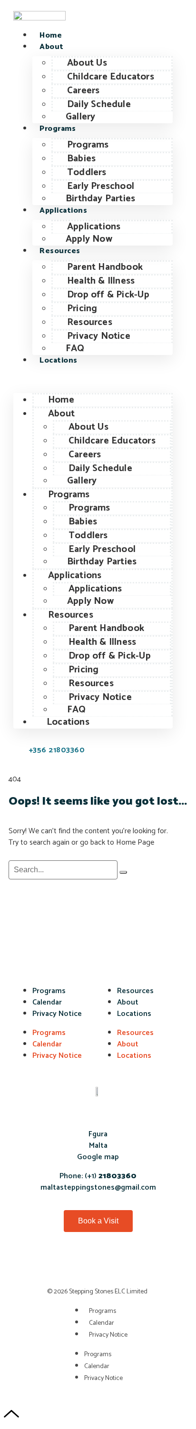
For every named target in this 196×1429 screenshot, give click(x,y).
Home (50, 35)
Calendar (47, 1002)
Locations (58, 360)
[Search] (123, 872)
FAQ (75, 348)
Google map (98, 1157)
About (51, 46)
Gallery (80, 117)
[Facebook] (48, 1264)
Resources (59, 251)
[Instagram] (147, 1264)
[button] (93, 379)
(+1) (110, 1176)
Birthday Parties (100, 199)
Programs (57, 128)
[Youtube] (98, 1264)
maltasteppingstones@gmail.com (98, 1187)
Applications (63, 210)
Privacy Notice (57, 1013)
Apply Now (89, 239)
